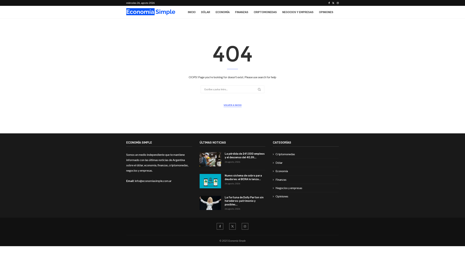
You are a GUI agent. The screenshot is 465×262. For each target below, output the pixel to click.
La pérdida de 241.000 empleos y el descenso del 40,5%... (245, 155)
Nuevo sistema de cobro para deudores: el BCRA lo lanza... (243, 177)
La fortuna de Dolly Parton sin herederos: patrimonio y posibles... (244, 201)
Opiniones (326, 12)
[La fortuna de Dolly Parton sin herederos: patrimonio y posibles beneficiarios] (210, 203)
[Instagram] (338, 3)
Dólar (205, 12)
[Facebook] (329, 3)
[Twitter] (333, 3)
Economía (223, 12)
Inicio (192, 12)
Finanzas (241, 12)
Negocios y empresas (298, 12)
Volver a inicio (233, 105)
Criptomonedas (265, 12)
